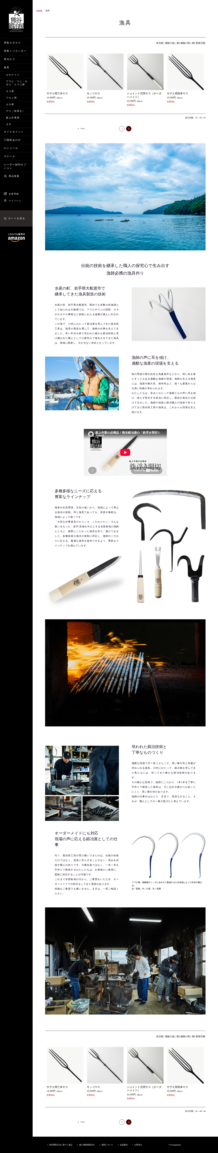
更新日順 (200, 43)
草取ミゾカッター (15, 51)
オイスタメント (14, 131)
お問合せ (138, 1145)
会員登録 (14, 194)
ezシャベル (11, 148)
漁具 (6, 67)
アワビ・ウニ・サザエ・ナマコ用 (17, 83)
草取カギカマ (12, 42)
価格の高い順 (187, 43)
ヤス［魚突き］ (15, 111)
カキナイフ (13, 75)
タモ (8, 124)
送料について (107, 1145)
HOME (39, 11)
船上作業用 (13, 117)
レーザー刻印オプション (15, 166)
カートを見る (16, 218)
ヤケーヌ (9, 156)
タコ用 (10, 91)
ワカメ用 (11, 98)
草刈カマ (9, 59)
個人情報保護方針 (87, 1145)
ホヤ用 (10, 104)
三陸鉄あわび (12, 140)
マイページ (15, 201)
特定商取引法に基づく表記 (60, 1145)
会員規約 (124, 1145)
